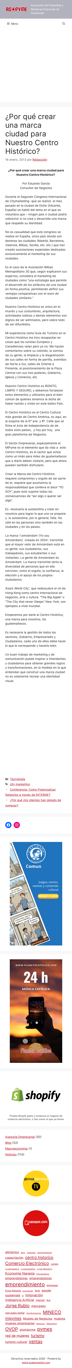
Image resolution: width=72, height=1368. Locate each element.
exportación (28, 1291)
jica (48, 1300)
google (46, 1290)
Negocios (40, 1324)
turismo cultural (16, 1342)
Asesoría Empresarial (20, 1137)
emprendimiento (25, 1284)
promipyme (27, 1329)
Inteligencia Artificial (19, 1300)
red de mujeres (17, 1336)
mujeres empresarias (20, 1323)
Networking (51, 1324)
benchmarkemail (44, 1252)
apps (23, 1252)
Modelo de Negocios (37, 1318)
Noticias (11, 1154)
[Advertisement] (36, 66)
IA (23, 1296)
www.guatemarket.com (36, 1362)
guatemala (12, 1295)
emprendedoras (16, 1278)
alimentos (12, 1252)
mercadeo (38, 1306)
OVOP (11, 1329)
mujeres (59, 1318)
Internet (40, 1300)
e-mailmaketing (12, 1269)
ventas (35, 1341)
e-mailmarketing (28, 1269)
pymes (44, 1329)
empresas (52, 1285)
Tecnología (17, 779)
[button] (64, 24)
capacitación (14, 1257)
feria (37, 1290)
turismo (37, 1335)
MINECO (52, 1312)
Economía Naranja (20, 1273)
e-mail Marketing (44, 1269)
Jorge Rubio (17, 1305)
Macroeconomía (16, 1148)
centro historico (39, 1257)
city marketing (20, 784)
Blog (8, 1142)
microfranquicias (33, 1313)
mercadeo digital (14, 1312)
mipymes (13, 1318)
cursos (54, 1263)
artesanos (31, 1252)
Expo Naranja (13, 1290)
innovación (34, 1295)
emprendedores (40, 1278)
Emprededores (42, 1274)
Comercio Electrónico (27, 1263)
